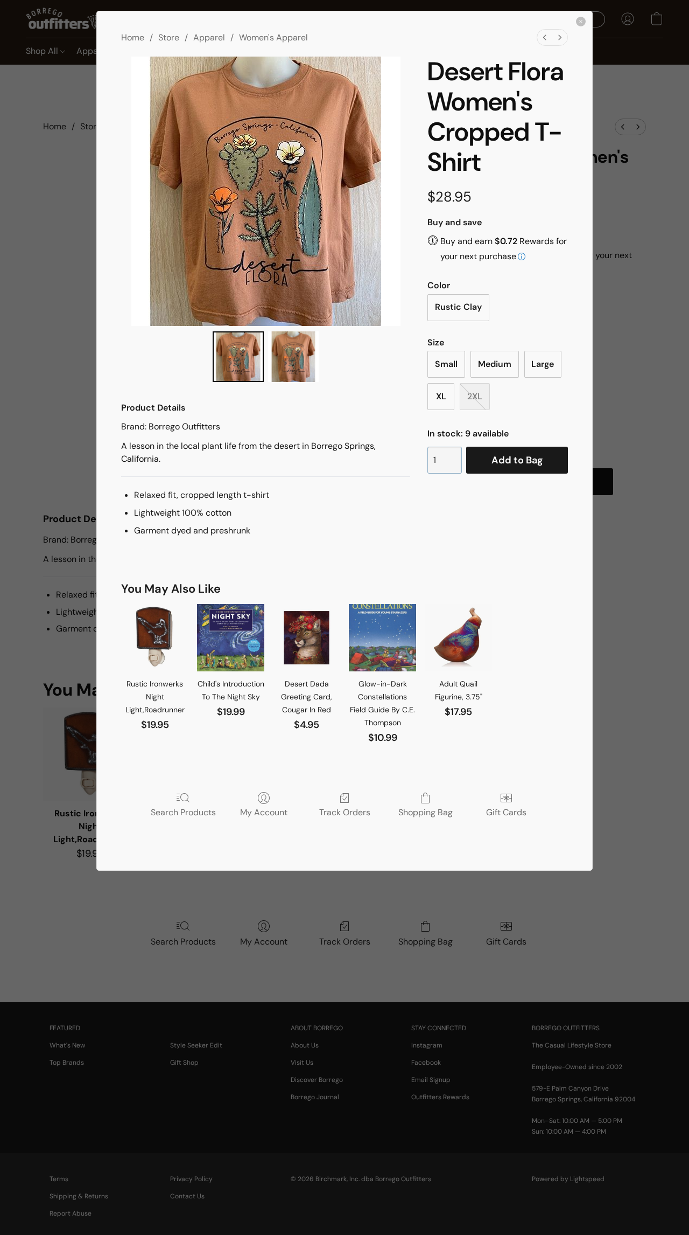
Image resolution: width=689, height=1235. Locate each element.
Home (132, 37)
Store (168, 37)
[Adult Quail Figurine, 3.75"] (458, 637)
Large (542, 364)
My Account (263, 812)
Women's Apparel (273, 37)
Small (446, 364)
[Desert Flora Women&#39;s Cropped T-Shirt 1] (293, 356)
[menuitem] (544, 37)
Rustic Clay (458, 307)
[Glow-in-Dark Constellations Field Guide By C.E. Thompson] (382, 637)
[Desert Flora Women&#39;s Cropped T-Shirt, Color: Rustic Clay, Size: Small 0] (238, 356)
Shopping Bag (425, 812)
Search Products (183, 812)
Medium (494, 364)
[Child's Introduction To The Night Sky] (230, 637)
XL (441, 396)
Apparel (209, 37)
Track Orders (344, 812)
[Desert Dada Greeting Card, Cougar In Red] (306, 637)
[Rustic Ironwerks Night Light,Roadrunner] (154, 637)
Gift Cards (506, 812)
